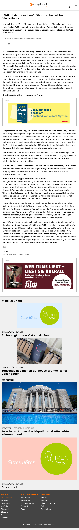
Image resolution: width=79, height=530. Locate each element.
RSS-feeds (25, 497)
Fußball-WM (11, 254)
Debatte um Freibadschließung (18, 428)
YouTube (4, 506)
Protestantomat (28, 503)
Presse (34, 524)
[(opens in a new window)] (39, 113)
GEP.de (44, 497)
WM (3, 254)
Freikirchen (46, 509)
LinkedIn (5, 518)
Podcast (24, 506)
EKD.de (44, 500)
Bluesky (4, 512)
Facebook (5, 500)
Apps (23, 509)
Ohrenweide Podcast (12, 484)
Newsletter (26, 500)
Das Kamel (9, 487)
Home (4, 44)
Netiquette (26, 524)
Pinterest (5, 509)
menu (3, 4)
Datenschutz (42, 524)
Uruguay (28, 254)
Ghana (20, 254)
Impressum (52, 524)
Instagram (5, 503)
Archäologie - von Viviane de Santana (28, 335)
